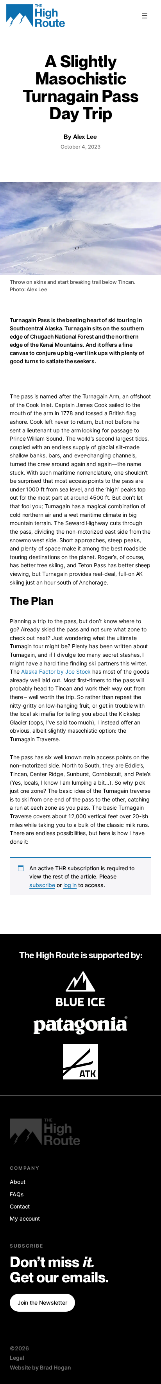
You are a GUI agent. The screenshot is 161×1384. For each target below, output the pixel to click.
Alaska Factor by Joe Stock (56, 671)
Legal (17, 1357)
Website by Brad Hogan (40, 1367)
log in (70, 885)
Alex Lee (85, 137)
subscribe (42, 885)
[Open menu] (144, 15)
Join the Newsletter (42, 1302)
